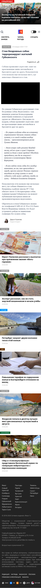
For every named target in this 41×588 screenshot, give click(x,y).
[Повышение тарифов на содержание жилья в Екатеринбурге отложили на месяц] (20, 363)
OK (21, 583)
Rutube (37, 583)
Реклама (32, 574)
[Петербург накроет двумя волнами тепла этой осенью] (20, 323)
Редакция (5, 574)
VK (14, 583)
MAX (6, 583)
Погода (20, 39)
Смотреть (5, 37)
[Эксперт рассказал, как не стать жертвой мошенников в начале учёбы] (20, 284)
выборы (25, 577)
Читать (20, 37)
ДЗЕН (28, 583)
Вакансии (23, 574)
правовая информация (11, 577)
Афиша (4, 39)
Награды (14, 574)
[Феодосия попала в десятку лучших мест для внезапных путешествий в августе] (20, 404)
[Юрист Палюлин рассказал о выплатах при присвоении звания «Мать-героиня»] (20, 242)
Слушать (34, 37)
